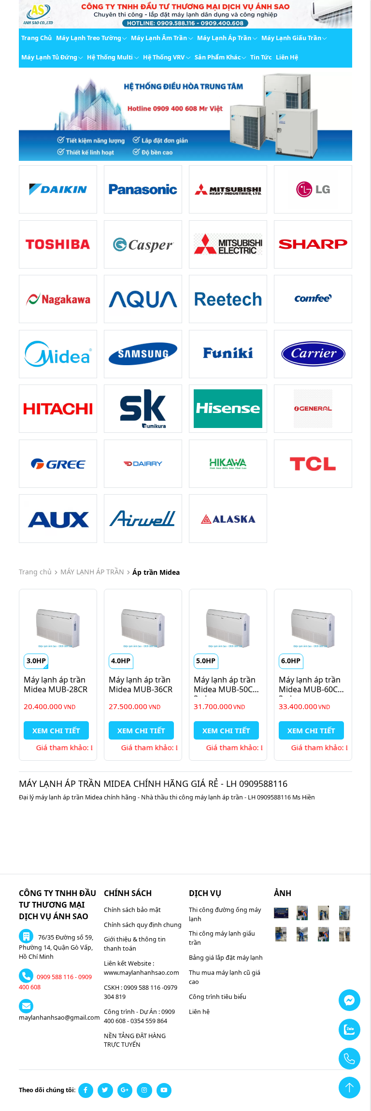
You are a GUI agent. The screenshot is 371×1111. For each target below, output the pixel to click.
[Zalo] (326, 1025)
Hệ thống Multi (110, 57)
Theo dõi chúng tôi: (47, 1090)
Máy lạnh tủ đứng (49, 57)
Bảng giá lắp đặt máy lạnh (226, 958)
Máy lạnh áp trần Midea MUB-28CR (55, 684)
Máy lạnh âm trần (159, 38)
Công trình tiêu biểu (217, 997)
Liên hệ (287, 57)
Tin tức (260, 57)
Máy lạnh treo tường (88, 38)
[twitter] (105, 1090)
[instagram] (144, 1090)
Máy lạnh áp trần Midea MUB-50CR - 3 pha (229, 689)
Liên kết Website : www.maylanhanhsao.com (141, 968)
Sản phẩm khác (218, 57)
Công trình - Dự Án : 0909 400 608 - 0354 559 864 (139, 1016)
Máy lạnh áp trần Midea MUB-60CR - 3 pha (314, 689)
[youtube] (164, 1090)
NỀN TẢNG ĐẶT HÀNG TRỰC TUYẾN (135, 1040)
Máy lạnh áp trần (224, 38)
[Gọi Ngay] (326, 1054)
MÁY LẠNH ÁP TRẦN (92, 571)
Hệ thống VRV (164, 57)
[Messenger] (326, 996)
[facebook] (86, 1090)
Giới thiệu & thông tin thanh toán (135, 944)
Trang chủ (36, 38)
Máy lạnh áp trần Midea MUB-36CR (140, 684)
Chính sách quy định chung (143, 925)
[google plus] (125, 1090)
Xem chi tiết (56, 730)
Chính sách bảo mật (132, 910)
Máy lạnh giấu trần (291, 38)
